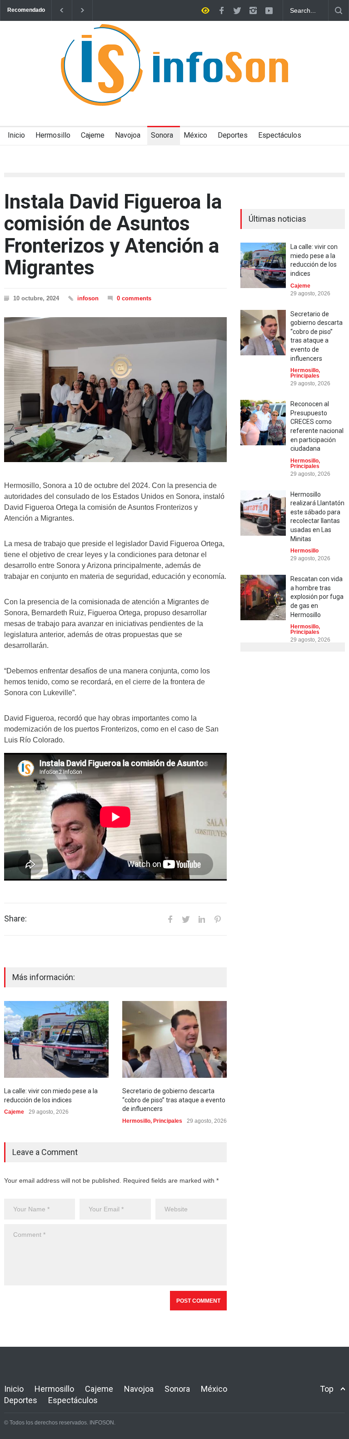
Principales (167, 1121)
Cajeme (93, 135)
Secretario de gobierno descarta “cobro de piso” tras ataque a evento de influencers (173, 1099)
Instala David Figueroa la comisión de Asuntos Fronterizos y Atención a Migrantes (113, 234)
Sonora (162, 135)
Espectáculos (279, 135)
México (195, 135)
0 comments (134, 298)
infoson (88, 298)
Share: (15, 919)
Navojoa (127, 135)
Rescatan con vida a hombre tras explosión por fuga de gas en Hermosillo (317, 596)
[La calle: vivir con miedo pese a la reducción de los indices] (56, 1039)
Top (327, 1389)
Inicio (16, 135)
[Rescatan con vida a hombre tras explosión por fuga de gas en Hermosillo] (263, 597)
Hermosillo (52, 135)
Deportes (233, 135)
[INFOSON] (174, 90)
